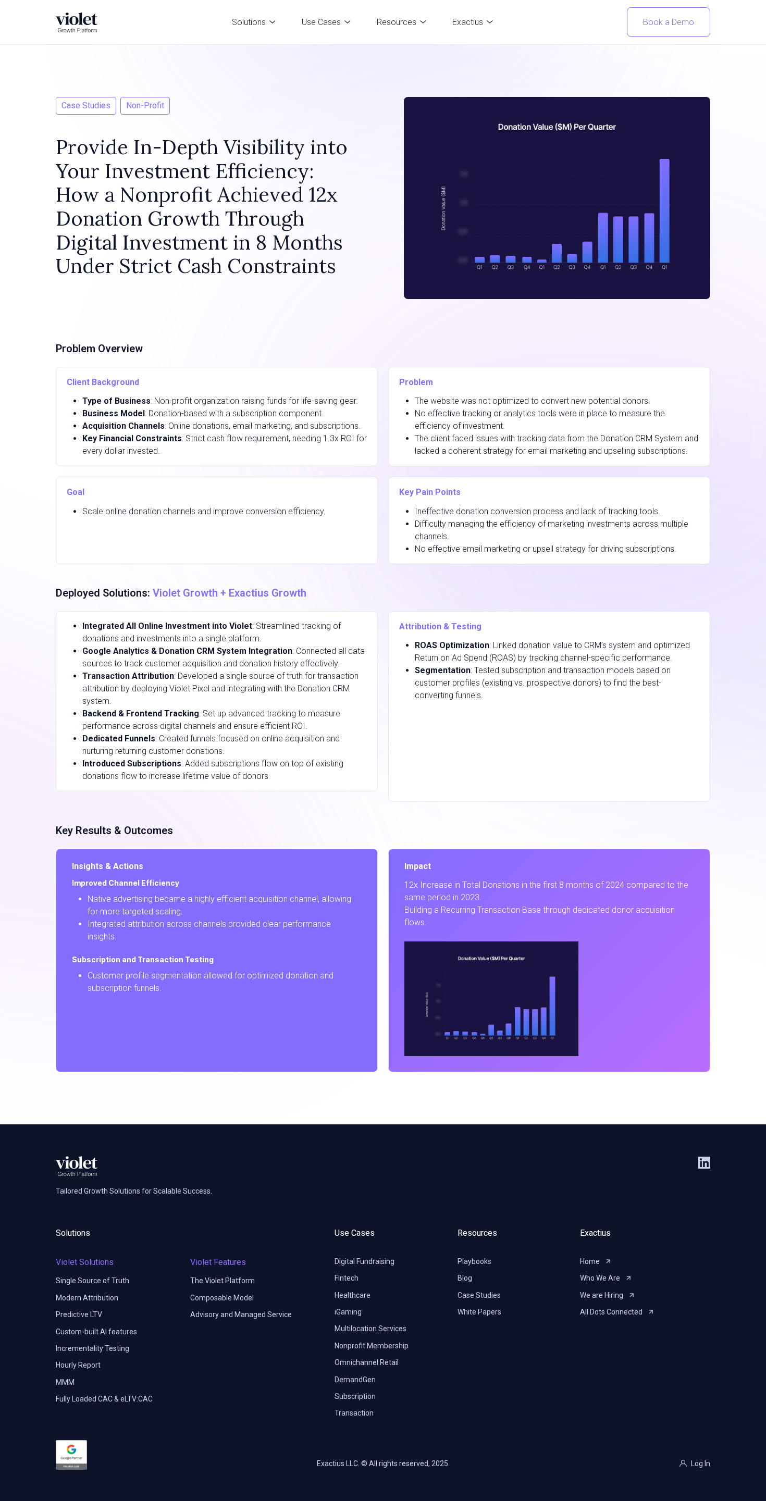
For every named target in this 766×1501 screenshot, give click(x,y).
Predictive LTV (79, 1314)
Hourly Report (78, 1365)
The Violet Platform (222, 1280)
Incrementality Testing (92, 1348)
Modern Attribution (87, 1298)
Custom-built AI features (96, 1332)
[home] (76, 22)
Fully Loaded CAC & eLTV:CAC (104, 1399)
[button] (254, 22)
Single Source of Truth (92, 1280)
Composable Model (222, 1298)
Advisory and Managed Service (241, 1314)
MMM (65, 1382)
